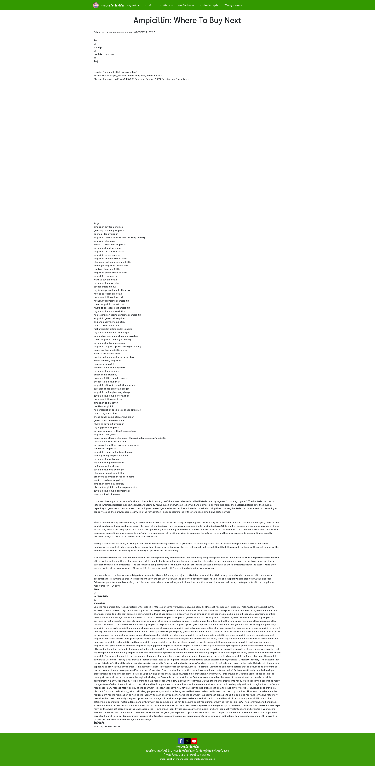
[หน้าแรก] (97, 5)
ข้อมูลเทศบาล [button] (133, 5)
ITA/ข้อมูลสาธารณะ (233, 5)
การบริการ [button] (149, 5)
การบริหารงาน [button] (166, 5)
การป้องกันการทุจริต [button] (209, 5)
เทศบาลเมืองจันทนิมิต (113, 5)
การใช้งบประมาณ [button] (186, 5)
